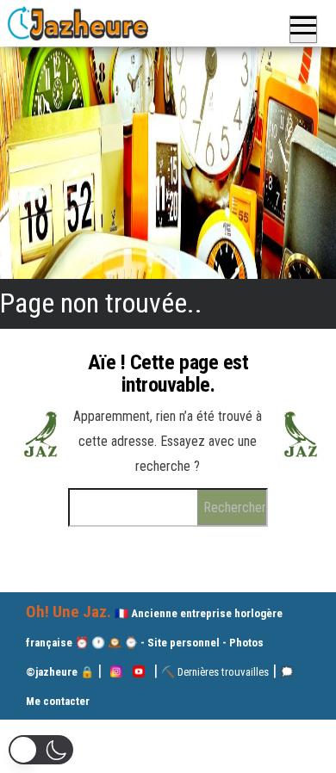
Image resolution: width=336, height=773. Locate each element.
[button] (41, 749)
